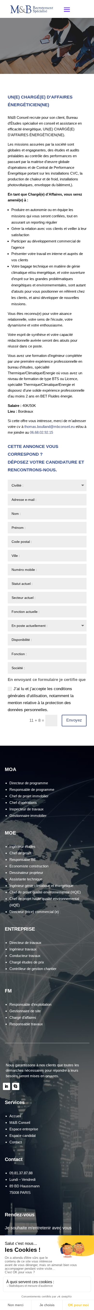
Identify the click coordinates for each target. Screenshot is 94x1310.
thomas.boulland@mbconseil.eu (49, 427)
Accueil (15, 1116)
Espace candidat (22, 1135)
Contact (15, 1142)
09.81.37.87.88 (21, 1173)
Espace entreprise (23, 1129)
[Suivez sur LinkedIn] (6, 1086)
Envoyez (74, 720)
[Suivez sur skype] (15, 1086)
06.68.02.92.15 (41, 432)
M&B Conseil (19, 1122)
